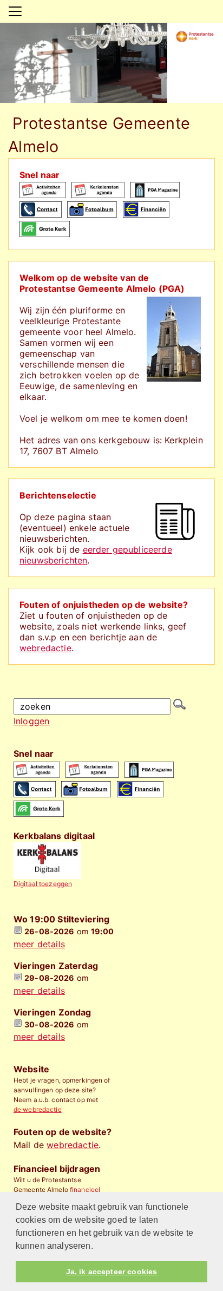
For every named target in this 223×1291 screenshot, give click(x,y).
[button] (97, 1246)
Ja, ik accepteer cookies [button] (111, 1271)
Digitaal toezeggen (43, 884)
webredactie (45, 648)
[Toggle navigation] (15, 11)
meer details (39, 944)
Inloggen (31, 721)
